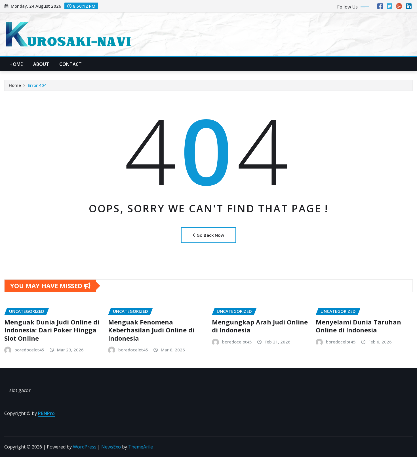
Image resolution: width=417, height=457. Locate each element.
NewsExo (111, 447)
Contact (70, 64)
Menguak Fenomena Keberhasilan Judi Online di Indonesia (151, 330)
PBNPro (46, 413)
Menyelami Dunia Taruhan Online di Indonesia (358, 326)
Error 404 (37, 85)
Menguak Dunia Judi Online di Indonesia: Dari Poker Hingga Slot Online (51, 330)
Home (16, 64)
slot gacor (20, 390)
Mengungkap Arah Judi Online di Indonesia (260, 326)
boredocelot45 (29, 350)
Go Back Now (210, 235)
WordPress (84, 447)
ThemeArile (140, 447)
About (41, 64)
